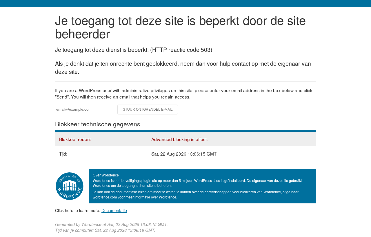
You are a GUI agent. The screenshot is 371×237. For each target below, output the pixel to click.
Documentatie (114, 210)
